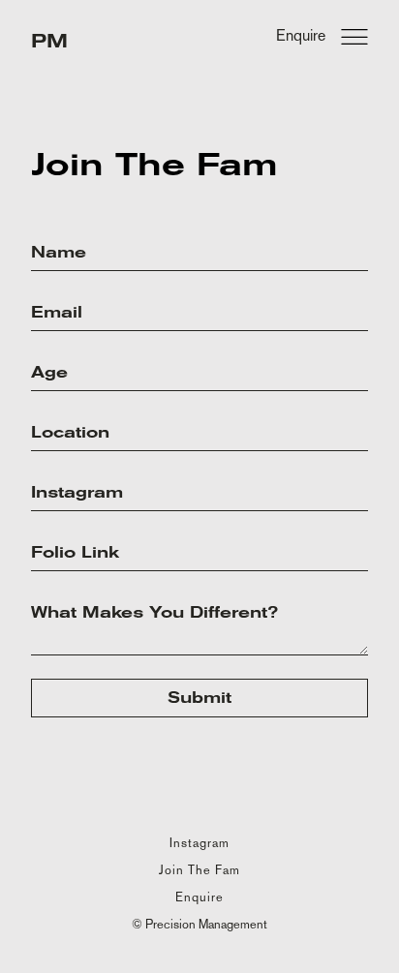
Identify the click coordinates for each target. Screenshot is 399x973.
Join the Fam (199, 870)
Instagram (199, 843)
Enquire (199, 897)
